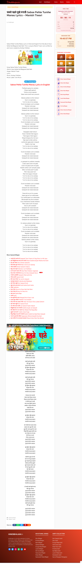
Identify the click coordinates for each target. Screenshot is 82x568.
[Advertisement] (41, 284)
